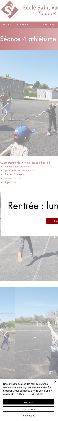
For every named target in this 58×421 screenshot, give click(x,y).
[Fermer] (53, 383)
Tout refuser (29, 409)
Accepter (28, 402)
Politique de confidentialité (29, 394)
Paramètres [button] (29, 415)
